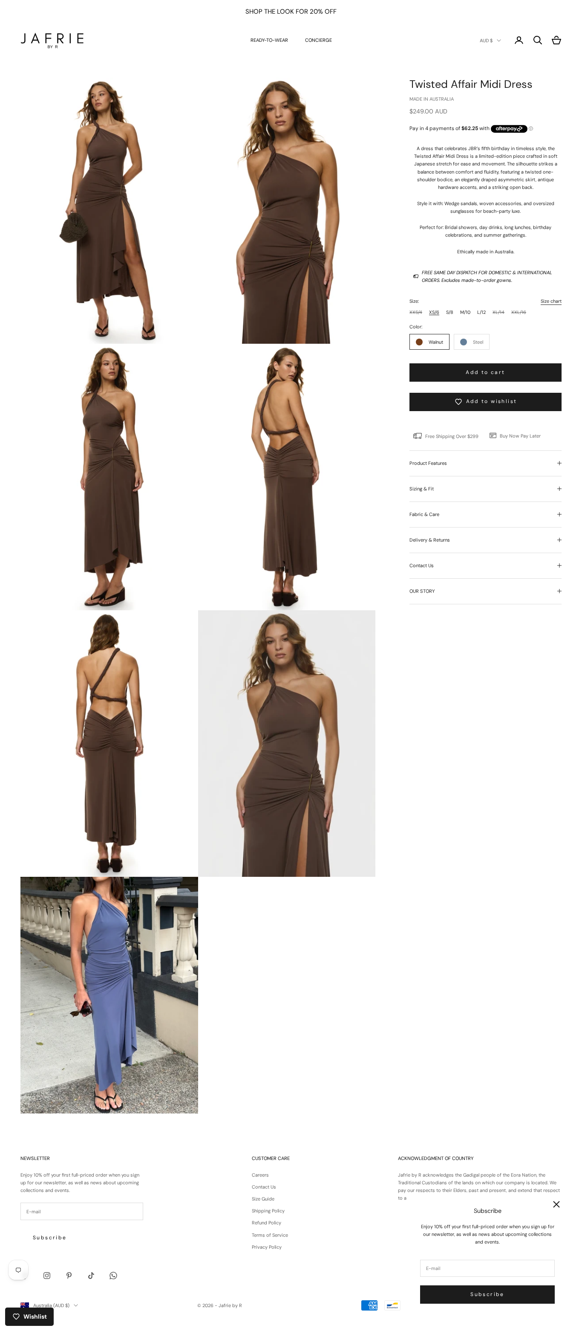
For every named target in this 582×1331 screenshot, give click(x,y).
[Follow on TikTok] (91, 1275)
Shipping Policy (268, 1211)
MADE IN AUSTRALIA (431, 99)
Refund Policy (266, 1223)
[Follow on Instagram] (47, 1275)
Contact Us (264, 1187)
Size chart (551, 301)
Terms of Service (270, 1235)
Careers (260, 1175)
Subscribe (487, 1294)
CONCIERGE (318, 40)
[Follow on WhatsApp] (113, 1275)
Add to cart (485, 371)
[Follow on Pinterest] (69, 1275)
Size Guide (263, 1199)
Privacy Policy (267, 1247)
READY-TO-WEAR (269, 40)
